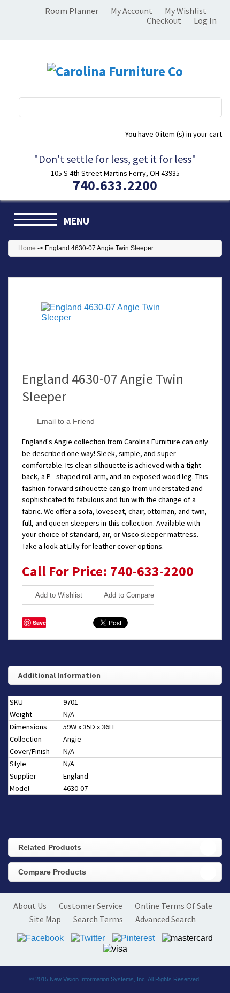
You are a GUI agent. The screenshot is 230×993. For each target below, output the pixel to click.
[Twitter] (88, 937)
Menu (76, 220)
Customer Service (90, 905)
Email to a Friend (66, 421)
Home (27, 248)
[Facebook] (40, 937)
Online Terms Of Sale (173, 905)
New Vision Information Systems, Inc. (98, 979)
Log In (205, 20)
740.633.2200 (115, 185)
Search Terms (98, 919)
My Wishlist (185, 11)
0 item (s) (173, 134)
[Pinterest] (133, 937)
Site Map (45, 919)
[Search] (207, 107)
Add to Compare (129, 595)
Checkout (164, 20)
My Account (131, 11)
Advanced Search (165, 919)
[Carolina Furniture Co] (115, 71)
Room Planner (71, 11)
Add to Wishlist (58, 595)
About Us (30, 905)
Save (39, 622)
